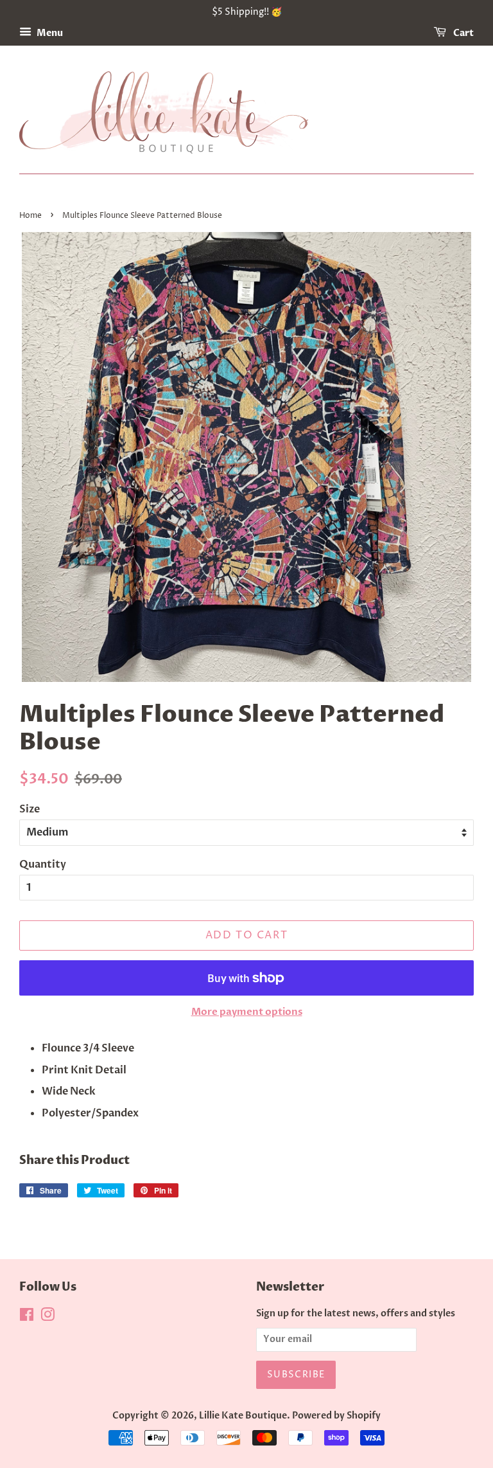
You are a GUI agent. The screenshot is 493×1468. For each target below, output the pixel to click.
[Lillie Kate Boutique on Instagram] (47, 1317)
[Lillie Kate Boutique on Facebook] (26, 1317)
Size (29, 809)
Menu (49, 33)
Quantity (42, 864)
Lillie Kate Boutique (243, 1416)
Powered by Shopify (336, 1416)
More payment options (246, 1011)
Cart (462, 33)
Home (30, 215)
